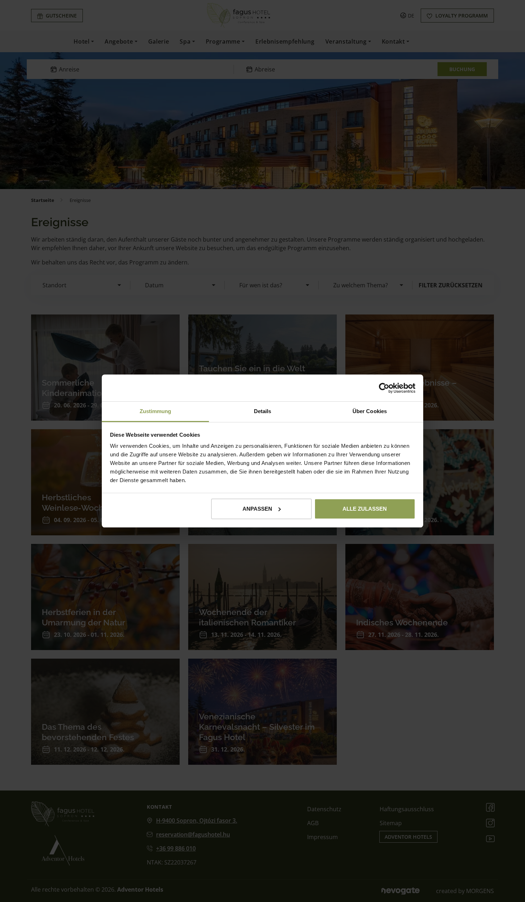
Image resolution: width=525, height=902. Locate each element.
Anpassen (257, 509)
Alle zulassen (364, 509)
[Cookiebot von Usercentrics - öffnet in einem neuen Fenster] (384, 388)
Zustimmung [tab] (155, 411)
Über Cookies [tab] (369, 411)
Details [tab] (262, 411)
